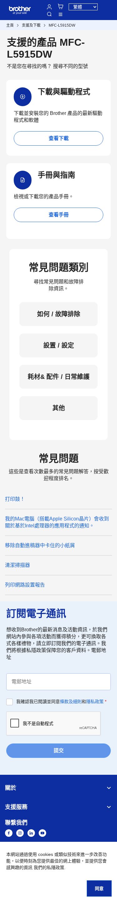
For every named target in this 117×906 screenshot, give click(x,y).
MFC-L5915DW (62, 25)
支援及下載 (31, 25)
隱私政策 (95, 701)
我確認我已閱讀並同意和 (61, 701)
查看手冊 (59, 214)
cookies (45, 854)
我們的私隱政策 (49, 867)
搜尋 (49, 14)
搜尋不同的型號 (70, 66)
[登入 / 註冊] (49, 7)
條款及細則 (71, 701)
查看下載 (59, 138)
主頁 (10, 25)
